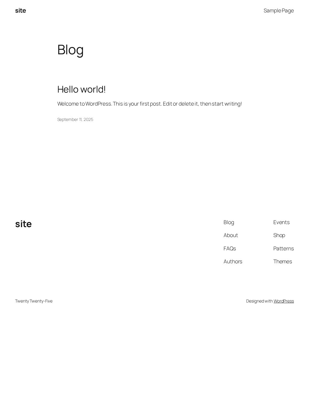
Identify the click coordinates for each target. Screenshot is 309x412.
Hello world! (82, 89)
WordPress (284, 301)
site (20, 10)
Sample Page (279, 10)
